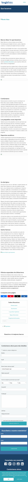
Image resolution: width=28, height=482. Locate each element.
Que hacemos (14, 308)
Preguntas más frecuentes (14, 318)
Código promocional (5, 414)
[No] (26, 476)
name (2, 433)
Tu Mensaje (3, 394)
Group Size (3, 387)
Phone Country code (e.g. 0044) (7, 366)
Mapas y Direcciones (14, 315)
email (2, 440)
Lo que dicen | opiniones (14, 312)
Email (2, 360)
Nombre (3, 353)
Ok (8, 479)
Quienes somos (14, 305)
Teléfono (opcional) (5, 373)
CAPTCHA (3, 411)
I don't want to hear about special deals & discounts (13, 421)
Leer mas (19, 479)
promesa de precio (9, 62)
